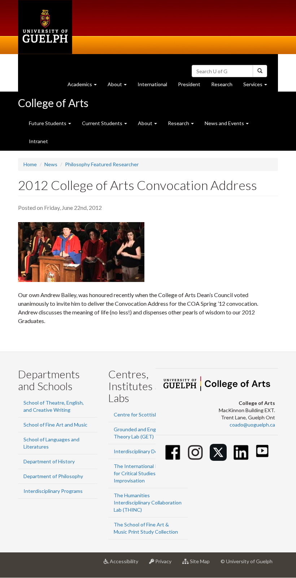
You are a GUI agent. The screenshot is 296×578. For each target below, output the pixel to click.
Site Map (202, 564)
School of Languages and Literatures (51, 443)
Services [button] (258, 86)
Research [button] (179, 123)
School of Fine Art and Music (55, 425)
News (50, 164)
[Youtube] (262, 451)
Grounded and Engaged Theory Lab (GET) (140, 433)
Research (224, 86)
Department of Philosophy (53, 476)
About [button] (120, 86)
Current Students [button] (102, 123)
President (189, 84)
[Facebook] (172, 452)
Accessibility (126, 564)
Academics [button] (85, 86)
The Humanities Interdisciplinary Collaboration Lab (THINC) (148, 502)
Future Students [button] (48, 123)
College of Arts (53, 102)
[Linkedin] (240, 452)
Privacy (165, 564)
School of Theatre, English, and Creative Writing (53, 406)
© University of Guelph (247, 561)
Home (30, 164)
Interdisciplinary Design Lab (145, 451)
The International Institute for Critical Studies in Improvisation (144, 473)
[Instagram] (195, 452)
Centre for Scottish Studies (145, 414)
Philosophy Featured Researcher (102, 164)
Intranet (38, 141)
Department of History (49, 461)
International (152, 84)
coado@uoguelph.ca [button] (252, 425)
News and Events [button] (225, 123)
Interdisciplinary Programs (53, 491)
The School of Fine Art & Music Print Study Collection (146, 528)
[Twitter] (218, 452)
